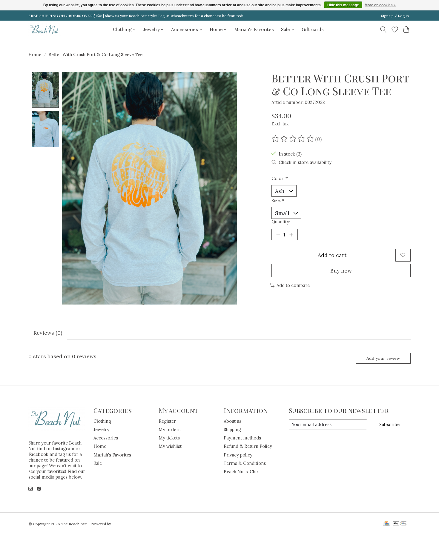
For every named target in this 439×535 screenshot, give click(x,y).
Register (167, 421)
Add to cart (332, 255)
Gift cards (313, 29)
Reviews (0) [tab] (47, 332)
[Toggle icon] (383, 29)
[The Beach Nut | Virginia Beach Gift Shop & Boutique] (44, 29)
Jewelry (101, 429)
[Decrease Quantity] (278, 234)
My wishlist (170, 446)
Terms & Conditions (245, 463)
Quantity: (280, 222)
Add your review (383, 358)
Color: (279, 178)
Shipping (232, 429)
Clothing (102, 421)
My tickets (169, 438)
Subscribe (389, 424)
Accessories (105, 438)
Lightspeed (121, 524)
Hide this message (343, 5)
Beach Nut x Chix (241, 471)
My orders (169, 429)
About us (232, 421)
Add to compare (293, 285)
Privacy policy (238, 455)
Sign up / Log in (395, 15)
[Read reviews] (293, 139)
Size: (277, 200)
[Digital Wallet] (400, 524)
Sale (97, 463)
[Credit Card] (386, 524)
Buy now (341, 270)
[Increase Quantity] (291, 234)
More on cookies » (380, 5)
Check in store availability (305, 162)
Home (34, 54)
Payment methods (242, 438)
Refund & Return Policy (248, 446)
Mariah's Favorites (254, 29)
